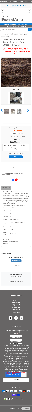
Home (2, 33)
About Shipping (16, 302)
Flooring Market (18, 408)
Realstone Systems (12, 167)
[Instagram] (21, 318)
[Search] (30, 29)
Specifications (6, 187)
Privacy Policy (16, 309)
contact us (17, 149)
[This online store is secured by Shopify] (7, 399)
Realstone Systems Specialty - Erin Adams (17, 33)
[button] (16, 98)
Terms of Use (16, 311)
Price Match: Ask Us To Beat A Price (16, 26)
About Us (16, 299)
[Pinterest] (16, 318)
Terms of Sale (16, 312)
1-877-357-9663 (7, 363)
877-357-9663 (21, 6)
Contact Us (16, 300)
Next (28, 110)
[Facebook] (10, 318)
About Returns (16, 304)
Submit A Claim (16, 307)
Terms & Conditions (16, 306)
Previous (1, 110)
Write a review (16, 260)
